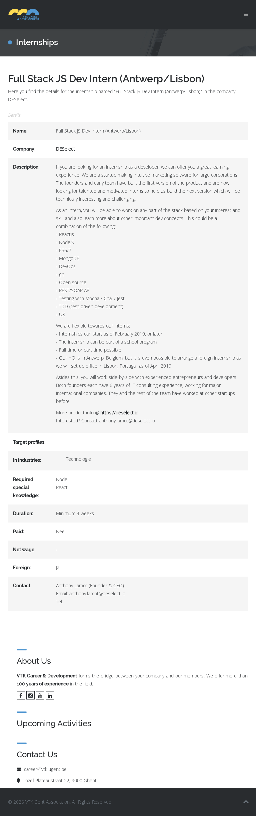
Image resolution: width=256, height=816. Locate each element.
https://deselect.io (119, 412)
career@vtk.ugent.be (45, 769)
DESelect (65, 149)
